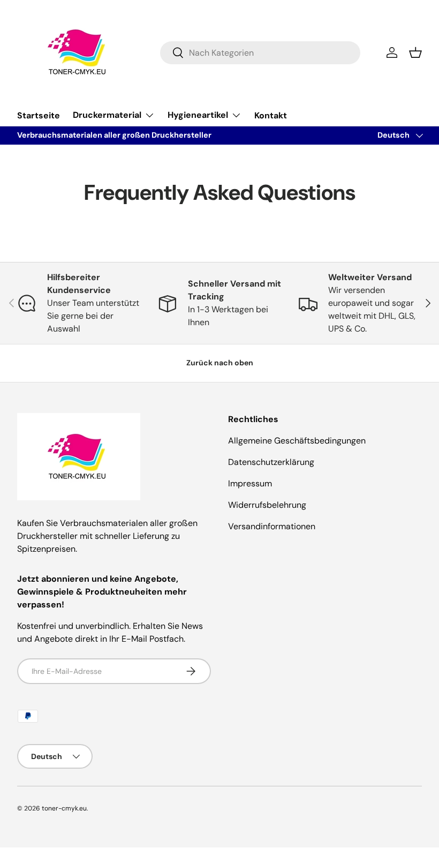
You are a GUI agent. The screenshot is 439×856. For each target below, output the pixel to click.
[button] (415, 52)
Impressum (250, 483)
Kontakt (270, 115)
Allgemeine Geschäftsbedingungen (297, 440)
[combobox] (260, 52)
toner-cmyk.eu (64, 808)
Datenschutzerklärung (271, 462)
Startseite (38, 115)
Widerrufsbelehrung (267, 504)
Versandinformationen (271, 526)
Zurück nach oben (219, 362)
